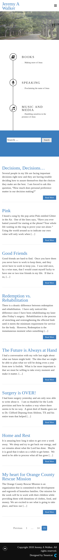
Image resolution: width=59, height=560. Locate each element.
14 (38, 528)
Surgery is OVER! (19, 392)
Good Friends (14, 253)
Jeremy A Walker (10, 6)
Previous (17, 528)
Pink (6, 210)
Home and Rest (16, 435)
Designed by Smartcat (41, 555)
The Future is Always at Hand (29, 350)
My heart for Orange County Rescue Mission (28, 476)
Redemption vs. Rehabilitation (16, 298)
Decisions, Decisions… (23, 168)
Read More (49, 198)
